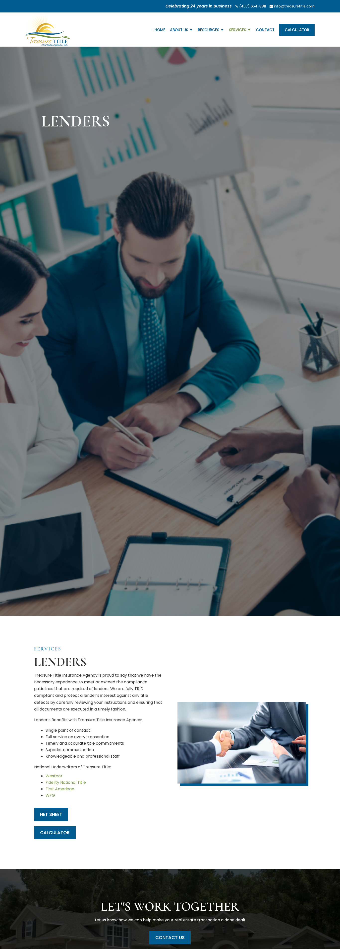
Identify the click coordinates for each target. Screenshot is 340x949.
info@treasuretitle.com (294, 6)
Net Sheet (51, 814)
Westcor (54, 776)
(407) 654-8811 (252, 6)
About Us (179, 30)
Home (160, 30)
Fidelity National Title (66, 782)
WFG (50, 795)
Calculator (297, 29)
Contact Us (170, 937)
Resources (208, 30)
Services (237, 30)
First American (60, 789)
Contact (265, 30)
